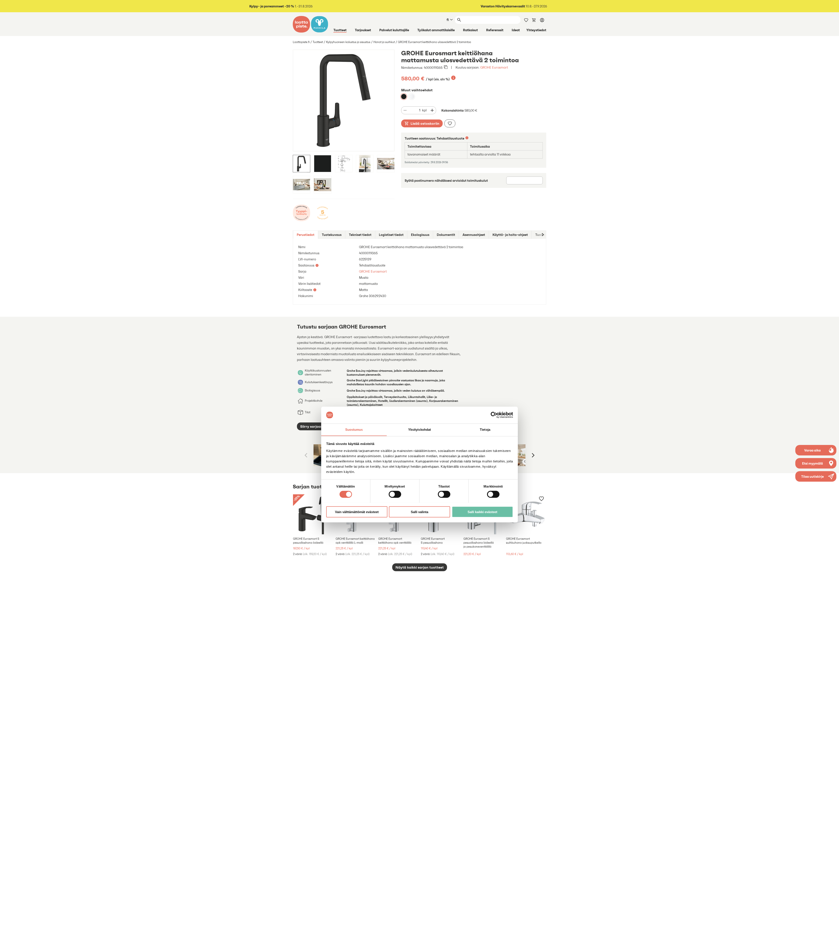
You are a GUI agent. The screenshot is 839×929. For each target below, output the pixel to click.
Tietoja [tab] (485, 429)
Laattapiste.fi (301, 42)
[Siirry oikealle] (542, 235)
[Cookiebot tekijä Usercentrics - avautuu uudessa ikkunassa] (494, 415)
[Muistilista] (526, 19)
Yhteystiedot (536, 30)
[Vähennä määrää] (405, 110)
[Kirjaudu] (542, 19)
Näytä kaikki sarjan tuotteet (419, 567)
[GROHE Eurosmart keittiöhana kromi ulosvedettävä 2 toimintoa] (411, 96)
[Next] (532, 455)
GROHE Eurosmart (494, 67)
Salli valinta (419, 512)
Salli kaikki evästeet (482, 512)
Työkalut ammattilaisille (436, 30)
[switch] (395, 494)
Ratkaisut (470, 30)
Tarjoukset (363, 30)
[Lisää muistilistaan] (449, 123)
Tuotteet (340, 30)
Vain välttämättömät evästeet (357, 512)
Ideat (516, 30)
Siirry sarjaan (311, 426)
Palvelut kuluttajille (394, 30)
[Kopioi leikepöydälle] (445, 67)
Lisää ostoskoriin (425, 123)
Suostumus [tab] (354, 429)
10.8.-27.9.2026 (514, 6)
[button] (815, 476)
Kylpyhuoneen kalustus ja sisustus (348, 42)
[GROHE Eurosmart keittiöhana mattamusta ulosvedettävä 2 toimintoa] (403, 96)
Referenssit (494, 30)
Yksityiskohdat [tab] (419, 429)
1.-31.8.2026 (281, 6)
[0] (534, 19)
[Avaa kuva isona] (525, 462)
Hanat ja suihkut (384, 42)
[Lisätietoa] (453, 77)
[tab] (305, 235)
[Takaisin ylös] (832, 922)
